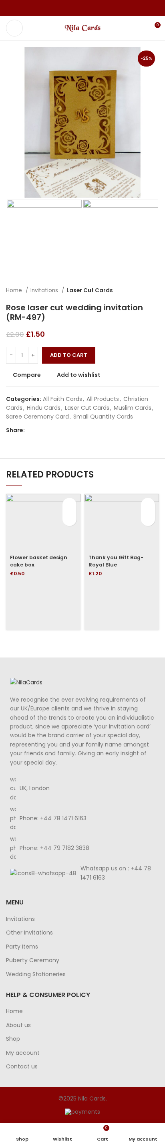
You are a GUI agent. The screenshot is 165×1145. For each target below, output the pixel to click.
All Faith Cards (62, 399)
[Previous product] (139, 291)
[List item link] (82, 818)
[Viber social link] (101, 8)
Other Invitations (29, 933)
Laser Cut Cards (89, 290)
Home (15, 290)
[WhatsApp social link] (92, 8)
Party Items (22, 947)
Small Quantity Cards (103, 417)
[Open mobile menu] (14, 28)
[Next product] (155, 291)
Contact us (22, 1066)
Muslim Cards (132, 408)
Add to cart (68, 355)
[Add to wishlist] (69, 519)
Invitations (45, 290)
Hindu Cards (43, 408)
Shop (13, 1039)
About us (18, 1025)
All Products (103, 399)
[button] (69, 505)
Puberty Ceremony (32, 960)
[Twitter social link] (73, 8)
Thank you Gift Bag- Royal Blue (116, 561)
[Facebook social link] (64, 8)
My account (23, 1053)
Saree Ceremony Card (37, 417)
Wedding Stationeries (36, 974)
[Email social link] (82, 8)
